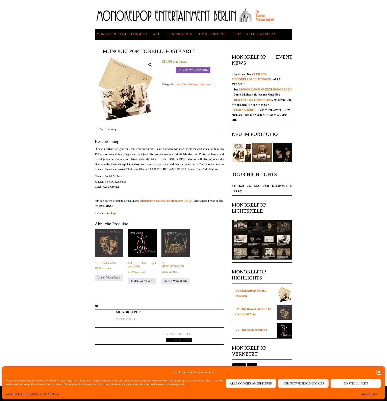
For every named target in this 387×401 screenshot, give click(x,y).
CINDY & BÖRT (244, 109)
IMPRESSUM (51, 394)
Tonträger (204, 84)
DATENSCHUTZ (33, 394)
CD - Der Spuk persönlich (251, 329)
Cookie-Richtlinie (14, 394)
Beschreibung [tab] (108, 129)
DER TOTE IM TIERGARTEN (253, 99)
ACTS (157, 34)
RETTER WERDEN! (260, 34)
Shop (237, 34)
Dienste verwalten (368, 394)
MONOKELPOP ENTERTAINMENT (122, 34)
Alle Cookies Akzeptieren (251, 383)
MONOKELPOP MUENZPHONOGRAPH (265, 89)
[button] (379, 372)
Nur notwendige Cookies (303, 383)
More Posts (126, 318)
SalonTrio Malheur (187, 84)
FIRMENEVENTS (179, 34)
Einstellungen (355, 383)
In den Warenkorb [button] (109, 277)
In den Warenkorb (193, 69)
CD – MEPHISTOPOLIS (179, 339)
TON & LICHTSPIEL (212, 34)
